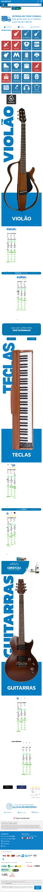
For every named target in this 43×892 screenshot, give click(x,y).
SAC (4, 846)
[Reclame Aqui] (6, 870)
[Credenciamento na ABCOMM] (18, 866)
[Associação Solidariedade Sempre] (12, 874)
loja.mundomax (22, 818)
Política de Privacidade (28, 887)
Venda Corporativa (9, 883)
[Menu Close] (3, 4)
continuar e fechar (37, 887)
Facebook (6, 843)
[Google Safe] (11, 866)
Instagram (6, 841)
